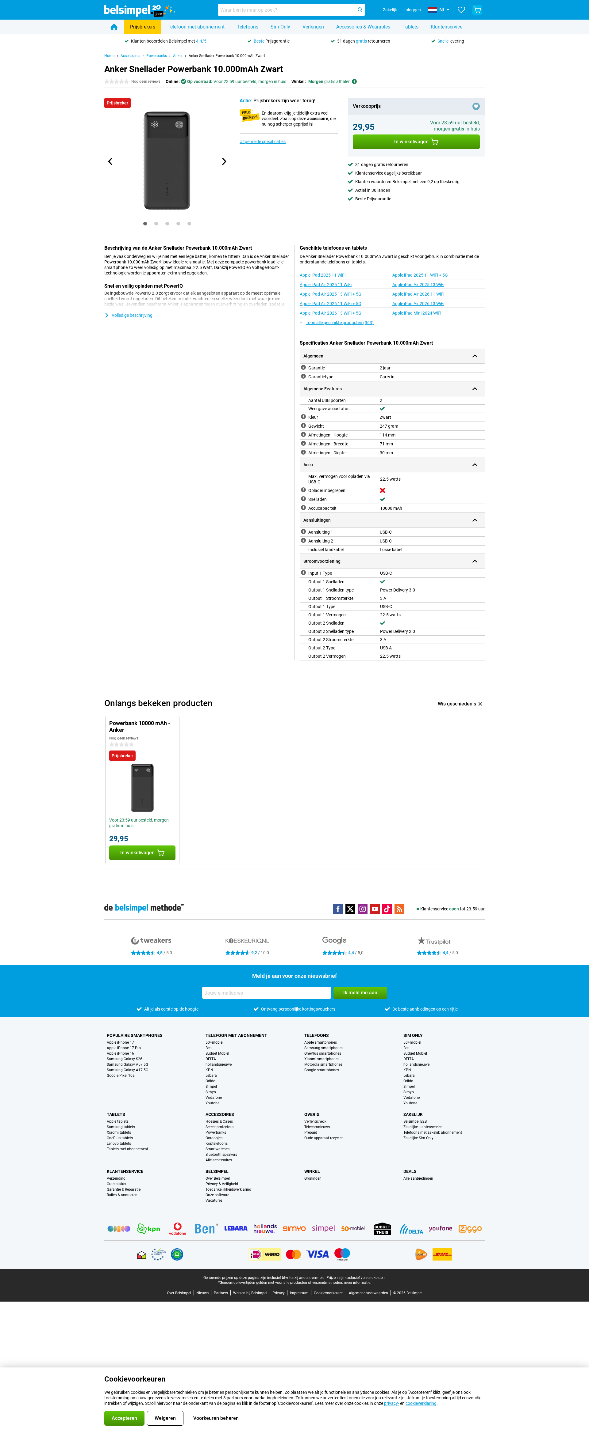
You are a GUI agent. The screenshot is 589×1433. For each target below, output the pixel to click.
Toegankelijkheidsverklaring (228, 1189)
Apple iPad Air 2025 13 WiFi (418, 284)
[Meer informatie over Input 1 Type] (303, 572)
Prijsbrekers (142, 27)
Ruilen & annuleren (122, 1195)
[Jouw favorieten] (461, 9)
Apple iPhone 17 (120, 1042)
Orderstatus (116, 1184)
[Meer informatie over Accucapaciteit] (303, 507)
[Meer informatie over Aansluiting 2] (303, 540)
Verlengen (313, 27)
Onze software (217, 1195)
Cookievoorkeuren (329, 1293)
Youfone (212, 1103)
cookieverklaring (421, 1403)
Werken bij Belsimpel (250, 1293)
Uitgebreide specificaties (263, 141)
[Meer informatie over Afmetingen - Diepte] (303, 452)
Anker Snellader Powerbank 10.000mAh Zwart (227, 56)
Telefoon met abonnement (196, 27)
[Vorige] (110, 161)
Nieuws (202, 1293)
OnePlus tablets (120, 1138)
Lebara (211, 1075)
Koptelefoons (217, 1143)
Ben (209, 1048)
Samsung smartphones (323, 1048)
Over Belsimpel (218, 1178)
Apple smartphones (320, 1042)
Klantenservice (446, 27)
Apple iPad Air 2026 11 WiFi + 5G (330, 303)
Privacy (278, 1293)
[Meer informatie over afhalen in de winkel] (354, 81)
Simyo (211, 1092)
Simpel (211, 1086)
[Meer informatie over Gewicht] (303, 425)
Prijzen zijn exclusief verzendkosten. (356, 1278)
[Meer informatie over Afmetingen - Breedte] (303, 443)
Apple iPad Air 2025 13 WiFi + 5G (330, 294)
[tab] (145, 223)
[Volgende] (224, 161)
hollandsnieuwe (219, 1064)
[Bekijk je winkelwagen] (477, 9)
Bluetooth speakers (221, 1154)
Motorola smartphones (323, 1064)
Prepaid (310, 1132)
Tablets (410, 27)
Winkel (312, 1171)
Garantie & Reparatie (124, 1189)
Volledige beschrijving (132, 315)
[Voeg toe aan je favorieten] (476, 106)
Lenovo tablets (119, 1143)
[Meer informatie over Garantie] (303, 367)
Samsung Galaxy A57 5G (127, 1064)
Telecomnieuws (317, 1127)
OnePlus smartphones (322, 1053)
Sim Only (280, 27)
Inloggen (412, 9)
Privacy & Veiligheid (222, 1184)
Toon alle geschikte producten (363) (340, 322)
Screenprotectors (219, 1127)
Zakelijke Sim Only (418, 1138)
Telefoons (247, 27)
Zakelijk (413, 1114)
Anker (178, 56)
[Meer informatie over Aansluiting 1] (303, 531)
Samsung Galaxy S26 (124, 1059)
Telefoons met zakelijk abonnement (432, 1132)
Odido (210, 1081)
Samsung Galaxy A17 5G (127, 1070)
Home (109, 56)
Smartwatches (217, 1149)
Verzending (116, 1178)
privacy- (391, 1403)
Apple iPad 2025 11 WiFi (322, 275)
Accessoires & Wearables (363, 27)
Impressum (299, 1293)
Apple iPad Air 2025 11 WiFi (326, 284)
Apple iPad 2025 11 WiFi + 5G (420, 275)
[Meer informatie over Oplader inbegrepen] (303, 489)
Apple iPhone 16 (120, 1053)
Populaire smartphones (135, 1035)
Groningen (312, 1178)
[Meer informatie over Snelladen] (303, 498)
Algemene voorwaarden (368, 1293)
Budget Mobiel (217, 1053)
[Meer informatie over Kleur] (303, 416)
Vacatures (214, 1200)
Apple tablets (118, 1121)
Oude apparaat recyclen (324, 1138)
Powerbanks (156, 56)
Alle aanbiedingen (418, 1178)
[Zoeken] (360, 10)
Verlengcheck (315, 1121)
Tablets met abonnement (127, 1149)
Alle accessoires (219, 1160)
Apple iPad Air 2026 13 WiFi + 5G (330, 313)
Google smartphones (321, 1070)
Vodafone (214, 1097)
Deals (410, 1171)
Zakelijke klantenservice (422, 1127)
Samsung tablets (121, 1127)
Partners (221, 1293)
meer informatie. (357, 1282)
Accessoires (130, 56)
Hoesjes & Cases (219, 1121)
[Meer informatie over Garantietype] (303, 376)
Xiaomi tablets (119, 1132)
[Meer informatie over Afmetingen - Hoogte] (303, 434)
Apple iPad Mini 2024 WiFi (416, 313)
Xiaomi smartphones (321, 1059)
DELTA (211, 1059)
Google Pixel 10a (121, 1075)
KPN (209, 1070)
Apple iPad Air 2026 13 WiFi (418, 303)
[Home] (114, 27)
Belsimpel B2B (415, 1121)
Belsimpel (217, 1171)
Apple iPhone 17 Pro (124, 1048)
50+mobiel (214, 1042)
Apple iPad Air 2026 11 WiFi (418, 294)
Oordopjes (214, 1138)
